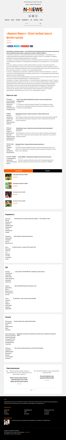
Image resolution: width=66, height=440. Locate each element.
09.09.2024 (47, 380)
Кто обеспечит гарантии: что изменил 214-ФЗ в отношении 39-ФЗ (24, 247)
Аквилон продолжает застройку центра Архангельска (23, 236)
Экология (36, 20)
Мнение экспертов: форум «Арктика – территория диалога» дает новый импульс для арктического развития (19, 379)
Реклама (46, 413)
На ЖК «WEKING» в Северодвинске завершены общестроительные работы (34, 157)
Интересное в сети (49, 410)
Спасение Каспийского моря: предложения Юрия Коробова (24, 321)
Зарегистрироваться (35, 4)
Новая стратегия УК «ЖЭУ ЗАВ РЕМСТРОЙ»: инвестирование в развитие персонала (30, 271)
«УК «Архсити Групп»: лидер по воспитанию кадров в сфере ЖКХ (24, 298)
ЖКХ (31, 20)
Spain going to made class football (20, 174)
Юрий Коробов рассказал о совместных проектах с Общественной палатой (32, 114)
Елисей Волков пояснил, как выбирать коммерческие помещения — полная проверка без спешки (32, 218)
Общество (7, 20)
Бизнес (12, 20)
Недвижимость (25, 20)
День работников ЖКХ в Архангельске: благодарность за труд (25, 286)
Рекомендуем (18, 171)
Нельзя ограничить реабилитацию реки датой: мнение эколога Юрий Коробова (28, 348)
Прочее (41, 20)
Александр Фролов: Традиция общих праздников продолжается (29, 144)
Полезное (46, 412)
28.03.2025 (19, 383)
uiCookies (27, 432)
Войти (27, 4)
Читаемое (47, 171)
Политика (18, 20)
